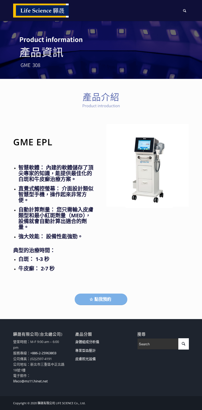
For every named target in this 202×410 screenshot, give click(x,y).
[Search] (184, 10)
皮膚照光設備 (85, 358)
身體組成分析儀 (87, 341)
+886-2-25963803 (43, 353)
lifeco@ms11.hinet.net (30, 381)
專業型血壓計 (85, 350)
